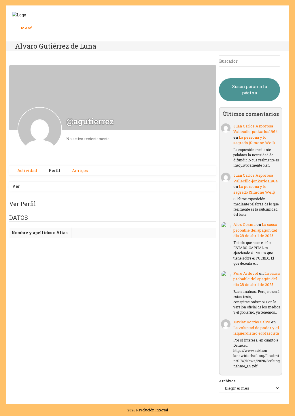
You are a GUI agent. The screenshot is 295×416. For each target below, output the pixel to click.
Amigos (79, 170)
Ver (16, 186)
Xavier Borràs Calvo (251, 322)
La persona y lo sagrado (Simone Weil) (254, 140)
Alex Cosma (244, 224)
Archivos (227, 380)
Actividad (26, 170)
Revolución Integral (152, 410)
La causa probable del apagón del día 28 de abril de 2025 (255, 230)
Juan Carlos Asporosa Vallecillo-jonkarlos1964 (255, 128)
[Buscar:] (37, 28)
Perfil (54, 170)
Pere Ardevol (245, 273)
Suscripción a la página (249, 90)
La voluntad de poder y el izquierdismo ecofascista (256, 330)
